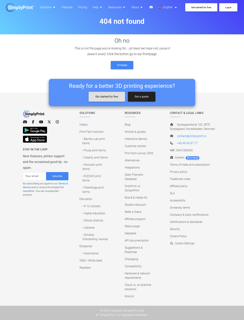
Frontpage (122, 65)
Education (85, 199)
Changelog (131, 259)
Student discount (135, 204)
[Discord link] (25, 122)
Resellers (85, 267)
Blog (127, 124)
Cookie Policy (178, 236)
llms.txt (129, 296)
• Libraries (88, 227)
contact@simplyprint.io (191, 136)
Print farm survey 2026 (139, 153)
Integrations (132, 167)
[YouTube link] (41, 122)
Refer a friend (133, 212)
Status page (132, 226)
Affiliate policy (179, 186)
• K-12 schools (91, 206)
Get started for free (106, 96)
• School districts (92, 220)
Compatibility (133, 266)
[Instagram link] (57, 122)
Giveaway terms (180, 207)
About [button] (135, 7)
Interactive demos (136, 139)
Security (175, 229)
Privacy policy (178, 172)
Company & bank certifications (189, 214)
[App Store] (35, 139)
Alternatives (132, 160)
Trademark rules (180, 179)
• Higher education (93, 213)
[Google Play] (35, 130)
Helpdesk (130, 233)
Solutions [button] (46, 7)
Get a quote (142, 96)
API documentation (137, 240)
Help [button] (96, 7)
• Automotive (90, 253)
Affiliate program (135, 219)
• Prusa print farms (94, 150)
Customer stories (135, 146)
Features (67, 7)
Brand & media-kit (136, 197)
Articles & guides (135, 131)
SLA (172, 193)
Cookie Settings (184, 243)
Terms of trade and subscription (190, 164)
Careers (186, 157)
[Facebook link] (33, 122)
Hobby (83, 124)
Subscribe (57, 176)
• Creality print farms (95, 157)
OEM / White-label (90, 260)
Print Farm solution (91, 131)
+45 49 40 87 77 (187, 143)
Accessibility (178, 200)
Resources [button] (115, 7)
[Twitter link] (49, 122)
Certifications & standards (186, 222)
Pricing (82, 7)
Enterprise (85, 246)
